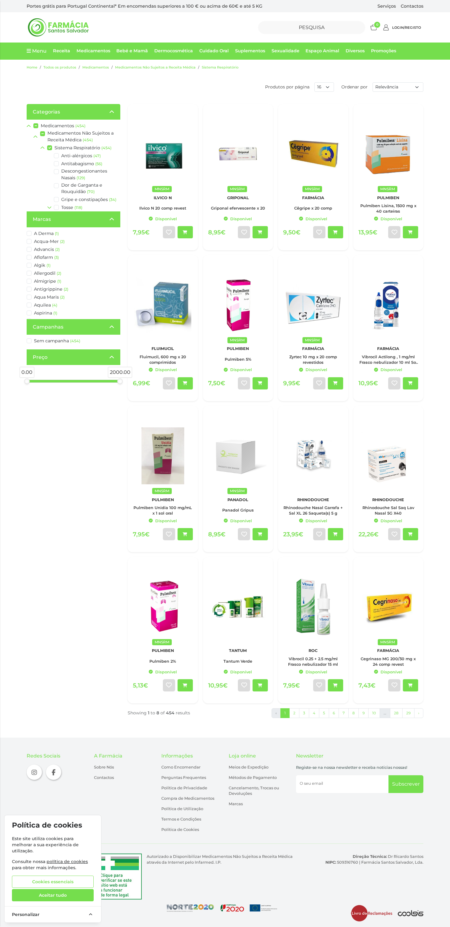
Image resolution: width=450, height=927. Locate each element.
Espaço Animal (322, 51)
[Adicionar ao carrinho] (185, 232)
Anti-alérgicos (81, 155)
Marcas (42, 219)
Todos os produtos (59, 67)
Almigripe (47, 281)
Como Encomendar (181, 767)
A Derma (46, 233)
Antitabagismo (81, 163)
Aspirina (45, 313)
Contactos (412, 6)
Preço (40, 357)
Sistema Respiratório (220, 67)
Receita (61, 51)
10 (374, 713)
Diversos (355, 51)
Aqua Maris (49, 297)
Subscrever (406, 784)
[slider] (27, 381)
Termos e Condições (181, 819)
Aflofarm (46, 257)
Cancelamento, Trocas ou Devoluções (254, 791)
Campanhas (48, 327)
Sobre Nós (104, 767)
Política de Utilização (182, 808)
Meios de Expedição (248, 767)
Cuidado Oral (214, 51)
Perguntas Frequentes (183, 777)
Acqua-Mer (49, 241)
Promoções (383, 51)
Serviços (386, 6)
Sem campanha (57, 341)
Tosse (71, 207)
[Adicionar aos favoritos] (169, 232)
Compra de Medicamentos (187, 798)
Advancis (47, 249)
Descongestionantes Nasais (84, 174)
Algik (42, 265)
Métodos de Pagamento (253, 777)
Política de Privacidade (184, 788)
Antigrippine (51, 289)
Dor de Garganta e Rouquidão (81, 188)
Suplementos (250, 51)
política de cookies (67, 861)
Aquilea (45, 305)
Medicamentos (93, 51)
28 (396, 713)
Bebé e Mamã (132, 51)
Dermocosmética (173, 51)
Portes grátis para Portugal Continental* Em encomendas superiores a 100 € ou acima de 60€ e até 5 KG (144, 6)
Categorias (46, 112)
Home (32, 67)
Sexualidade (285, 51)
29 (408, 713)
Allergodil (47, 273)
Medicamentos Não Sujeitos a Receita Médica (155, 67)
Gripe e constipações (88, 199)
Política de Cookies (180, 829)
